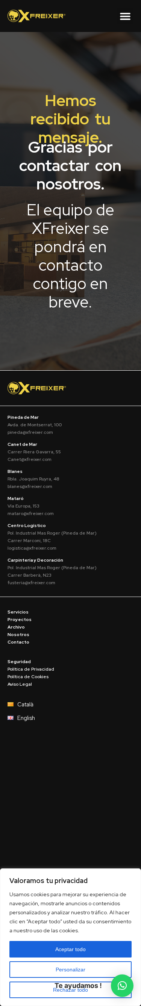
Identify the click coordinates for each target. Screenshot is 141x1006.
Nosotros (18, 635)
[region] (70, 937)
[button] (125, 16)
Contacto (18, 642)
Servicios (18, 612)
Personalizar (70, 970)
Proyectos (20, 620)
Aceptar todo (70, 949)
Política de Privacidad (31, 669)
